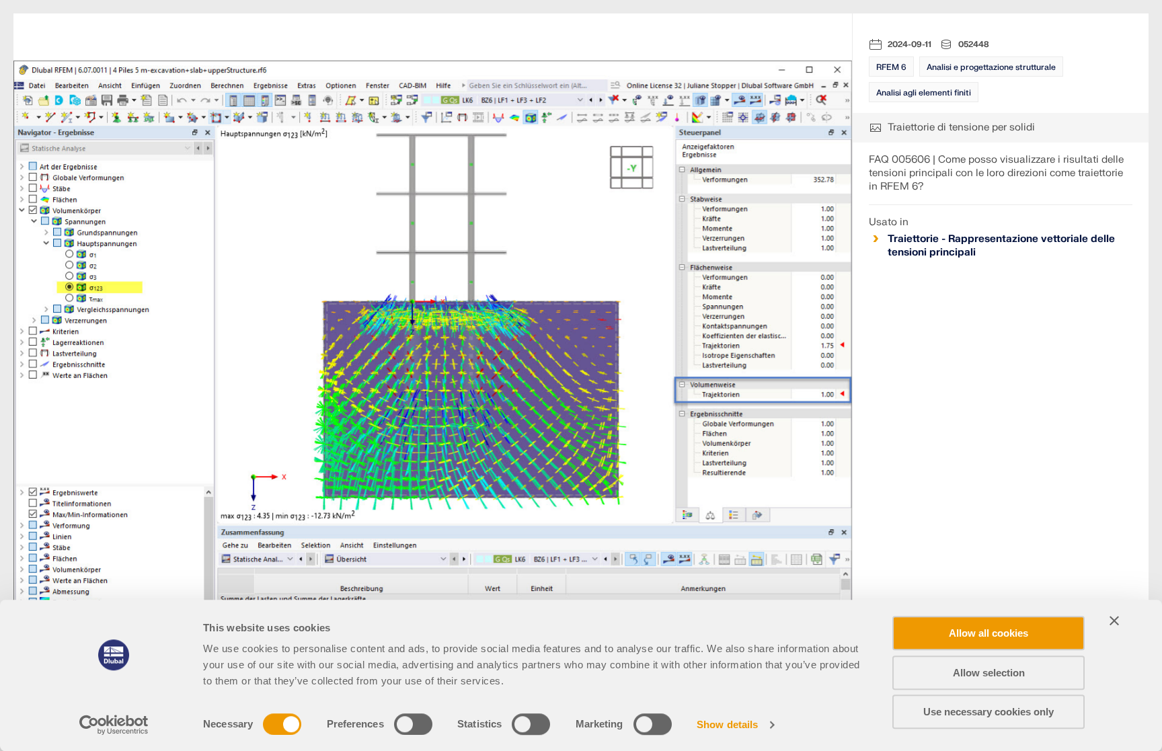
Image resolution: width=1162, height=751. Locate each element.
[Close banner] (1114, 620)
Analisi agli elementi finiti (923, 92)
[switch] (413, 724)
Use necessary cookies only (988, 711)
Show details (727, 724)
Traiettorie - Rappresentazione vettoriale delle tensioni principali (1001, 246)
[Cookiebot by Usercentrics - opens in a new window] (114, 725)
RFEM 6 (891, 67)
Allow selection (989, 672)
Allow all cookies (988, 633)
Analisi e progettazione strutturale (991, 67)
